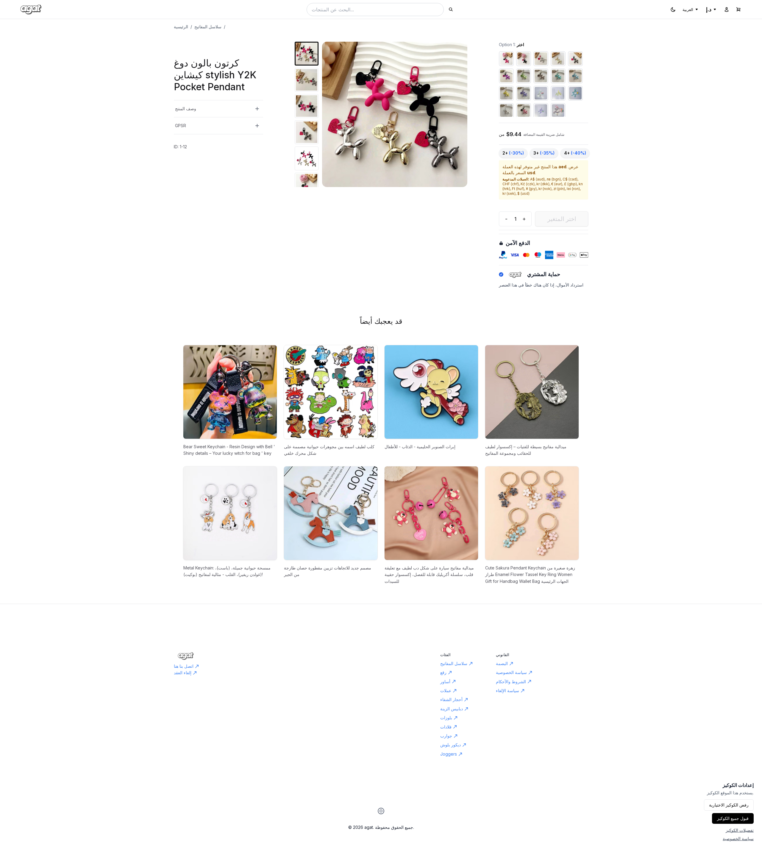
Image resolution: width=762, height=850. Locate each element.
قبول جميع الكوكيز (733, 818)
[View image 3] (306, 106)
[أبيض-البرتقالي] (506, 110)
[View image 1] (306, 54)
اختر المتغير (561, 218)
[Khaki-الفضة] (540, 76)
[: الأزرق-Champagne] (575, 93)
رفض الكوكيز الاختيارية (729, 804)
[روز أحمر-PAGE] (506, 58)
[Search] (450, 9)
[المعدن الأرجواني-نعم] (506, 76)
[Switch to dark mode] (673, 9)
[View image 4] (306, 132)
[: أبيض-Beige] (540, 93)
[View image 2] (306, 80)
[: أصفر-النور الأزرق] (558, 93)
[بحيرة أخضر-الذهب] (558, 76)
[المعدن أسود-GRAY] (575, 58)
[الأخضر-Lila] (523, 76)
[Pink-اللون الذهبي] (523, 110)
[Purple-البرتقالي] (523, 93)
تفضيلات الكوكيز (740, 830)
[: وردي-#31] (558, 110)
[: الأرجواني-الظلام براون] (540, 110)
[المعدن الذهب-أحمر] (558, 58)
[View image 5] (306, 158)
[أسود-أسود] (523, 58)
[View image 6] (306, 185)
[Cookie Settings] (381, 811)
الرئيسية (181, 26)
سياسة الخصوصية (738, 838)
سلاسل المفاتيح (207, 26)
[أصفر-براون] (506, 93)
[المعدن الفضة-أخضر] (540, 58)
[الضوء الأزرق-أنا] (575, 76)
